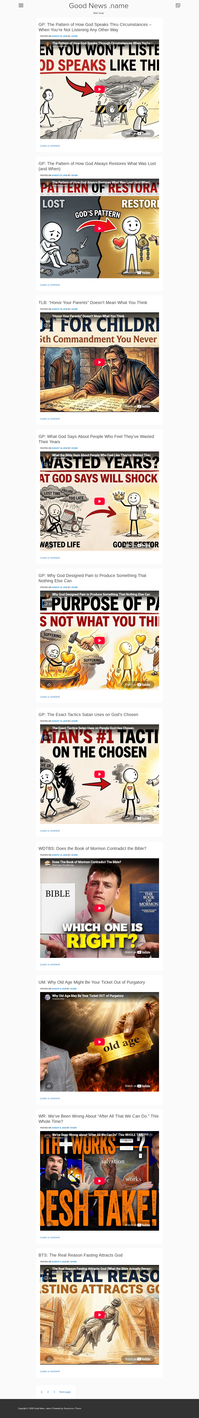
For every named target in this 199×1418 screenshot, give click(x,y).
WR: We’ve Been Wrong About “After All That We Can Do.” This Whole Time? (99, 1119)
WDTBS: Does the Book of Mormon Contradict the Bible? (92, 848)
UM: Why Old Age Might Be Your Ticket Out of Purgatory (92, 982)
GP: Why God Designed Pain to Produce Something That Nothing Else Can (92, 578)
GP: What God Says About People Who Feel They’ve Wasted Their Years (96, 439)
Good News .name (99, 6)
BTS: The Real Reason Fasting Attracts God (81, 1255)
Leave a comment (50, 145)
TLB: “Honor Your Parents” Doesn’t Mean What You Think (93, 302)
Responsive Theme (72, 1408)
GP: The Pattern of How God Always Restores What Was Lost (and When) (97, 166)
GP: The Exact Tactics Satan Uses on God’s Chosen (88, 714)
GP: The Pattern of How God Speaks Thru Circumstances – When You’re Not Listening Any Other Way (95, 27)
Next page (65, 1392)
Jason (74, 36)
